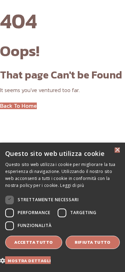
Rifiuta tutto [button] (93, 242)
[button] (28, 260)
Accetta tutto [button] (33, 242)
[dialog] (62, 207)
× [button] (117, 150)
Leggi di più (72, 185)
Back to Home (18, 106)
